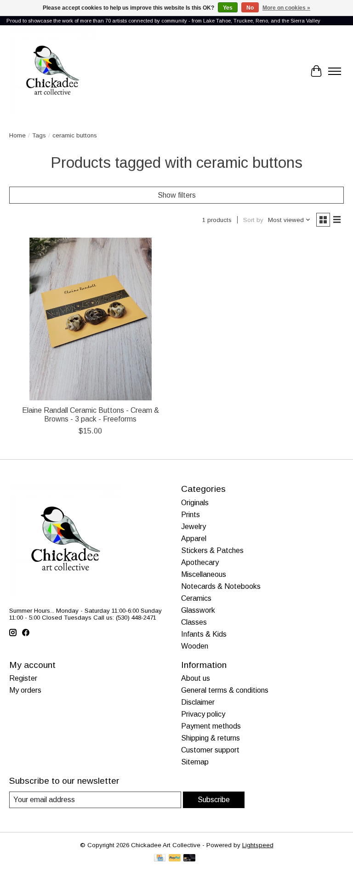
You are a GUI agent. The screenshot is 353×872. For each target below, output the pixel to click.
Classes (194, 622)
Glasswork (198, 610)
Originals (195, 503)
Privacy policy (203, 714)
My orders (25, 690)
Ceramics (196, 598)
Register (23, 678)
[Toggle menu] (334, 71)
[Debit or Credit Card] (189, 858)
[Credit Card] (159, 858)
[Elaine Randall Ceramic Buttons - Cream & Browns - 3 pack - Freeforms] (90, 319)
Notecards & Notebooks (221, 586)
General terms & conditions (224, 690)
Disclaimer (198, 702)
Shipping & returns (210, 738)
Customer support (210, 750)
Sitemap (195, 762)
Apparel (193, 538)
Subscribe (214, 800)
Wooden (194, 646)
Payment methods (211, 726)
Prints (190, 515)
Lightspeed (257, 845)
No (250, 8)
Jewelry (193, 526)
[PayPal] (175, 858)
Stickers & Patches (212, 550)
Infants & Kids (204, 634)
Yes (228, 8)
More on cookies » (286, 8)
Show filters (177, 195)
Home (17, 135)
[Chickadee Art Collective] (52, 71)
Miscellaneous (203, 574)
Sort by (253, 220)
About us (195, 678)
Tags (39, 135)
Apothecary (200, 562)
